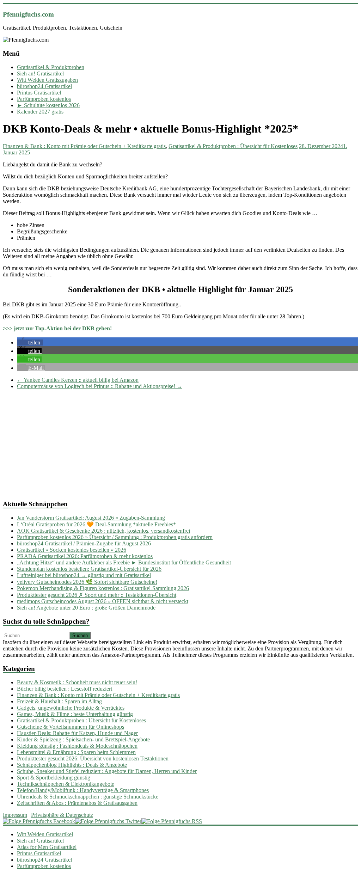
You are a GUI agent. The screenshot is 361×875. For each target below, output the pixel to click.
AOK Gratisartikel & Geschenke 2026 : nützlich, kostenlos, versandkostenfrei (103, 531)
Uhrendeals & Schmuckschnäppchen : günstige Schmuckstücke (87, 797)
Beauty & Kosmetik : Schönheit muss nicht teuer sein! (77, 682)
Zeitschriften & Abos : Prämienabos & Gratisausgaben (77, 803)
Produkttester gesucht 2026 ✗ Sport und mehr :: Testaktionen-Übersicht (96, 595)
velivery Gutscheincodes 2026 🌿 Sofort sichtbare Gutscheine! (87, 582)
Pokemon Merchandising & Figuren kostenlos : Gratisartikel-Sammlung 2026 (103, 588)
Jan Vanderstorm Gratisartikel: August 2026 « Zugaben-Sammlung (91, 518)
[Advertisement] (180, 444)
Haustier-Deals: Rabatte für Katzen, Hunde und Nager (77, 733)
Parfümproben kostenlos (44, 99)
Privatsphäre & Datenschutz (62, 815)
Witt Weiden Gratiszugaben (47, 80)
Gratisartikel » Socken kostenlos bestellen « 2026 (71, 550)
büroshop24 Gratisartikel (44, 86)
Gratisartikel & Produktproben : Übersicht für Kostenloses (233, 146)
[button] (30, 342)
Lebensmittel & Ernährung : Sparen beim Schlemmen (76, 752)
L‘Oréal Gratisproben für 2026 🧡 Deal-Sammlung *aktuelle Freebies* (96, 524)
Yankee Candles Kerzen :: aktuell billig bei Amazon (78, 380)
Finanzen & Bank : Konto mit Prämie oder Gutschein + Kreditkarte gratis (84, 146)
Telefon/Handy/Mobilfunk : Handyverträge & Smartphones (83, 790)
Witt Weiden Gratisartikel (45, 834)
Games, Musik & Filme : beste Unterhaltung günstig (75, 714)
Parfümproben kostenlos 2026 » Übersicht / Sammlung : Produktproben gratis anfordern (115, 537)
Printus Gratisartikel (39, 93)
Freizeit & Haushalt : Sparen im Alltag (59, 701)
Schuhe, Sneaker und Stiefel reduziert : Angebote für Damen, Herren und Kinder (107, 771)
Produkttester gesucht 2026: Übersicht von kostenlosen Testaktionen (93, 758)
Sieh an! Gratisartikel (40, 74)
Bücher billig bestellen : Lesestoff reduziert (64, 689)
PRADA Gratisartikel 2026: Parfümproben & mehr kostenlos (85, 556)
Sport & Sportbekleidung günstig (53, 778)
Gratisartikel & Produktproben (50, 67)
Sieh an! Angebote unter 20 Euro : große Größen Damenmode (86, 608)
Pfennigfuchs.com (28, 14)
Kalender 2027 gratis (40, 112)
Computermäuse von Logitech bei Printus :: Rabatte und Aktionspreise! (99, 386)
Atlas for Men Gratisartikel (47, 847)
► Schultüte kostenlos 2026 (48, 105)
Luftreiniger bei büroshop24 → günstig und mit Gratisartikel (84, 575)
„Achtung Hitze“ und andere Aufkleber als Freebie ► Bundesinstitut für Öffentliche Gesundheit (124, 562)
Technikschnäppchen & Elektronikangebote (65, 784)
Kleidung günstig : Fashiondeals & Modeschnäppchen (77, 746)
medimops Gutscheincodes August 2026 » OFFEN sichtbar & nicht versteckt (102, 601)
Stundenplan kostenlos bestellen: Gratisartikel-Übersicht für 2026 (89, 569)
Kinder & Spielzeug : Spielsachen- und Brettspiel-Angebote (83, 739)
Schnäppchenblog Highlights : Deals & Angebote (72, 765)
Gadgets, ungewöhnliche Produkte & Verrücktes (70, 708)
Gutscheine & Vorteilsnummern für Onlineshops (70, 727)
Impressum (15, 815)
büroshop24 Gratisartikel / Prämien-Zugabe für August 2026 (84, 543)
